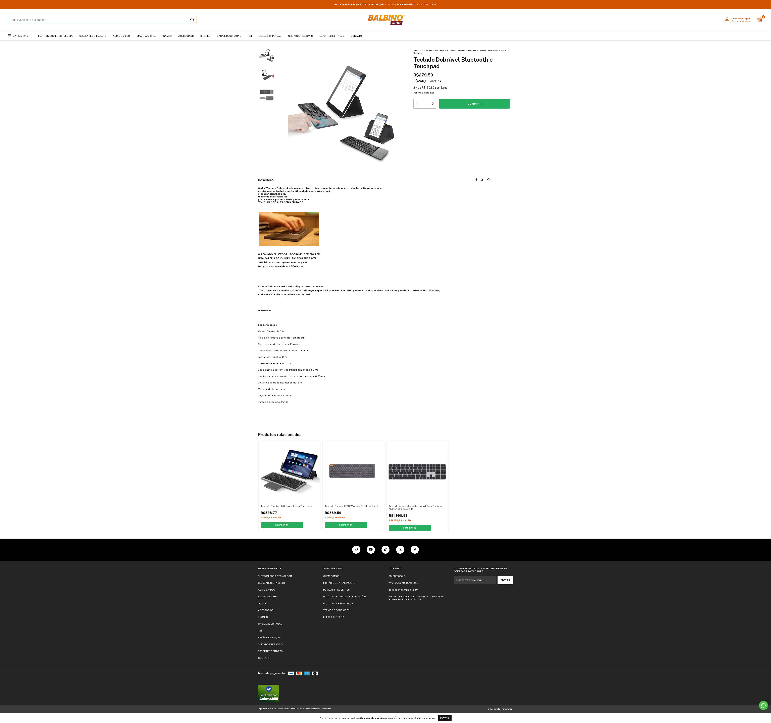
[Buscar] (192, 19)
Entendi (445, 718)
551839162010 (397, 576)
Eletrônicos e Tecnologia (433, 50)
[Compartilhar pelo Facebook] (476, 179)
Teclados (472, 50)
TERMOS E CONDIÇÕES (336, 610)
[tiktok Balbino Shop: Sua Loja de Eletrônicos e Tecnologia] (385, 550)
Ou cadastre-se (741, 21)
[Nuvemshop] (500, 709)
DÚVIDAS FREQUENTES (336, 589)
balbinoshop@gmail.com (403, 589)
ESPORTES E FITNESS (331, 36)
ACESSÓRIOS (186, 36)
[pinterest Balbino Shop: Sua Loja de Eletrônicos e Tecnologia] (415, 550)
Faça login (743, 18)
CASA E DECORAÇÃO (229, 36)
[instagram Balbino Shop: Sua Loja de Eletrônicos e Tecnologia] (356, 550)
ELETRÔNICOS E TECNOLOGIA (55, 36)
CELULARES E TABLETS (92, 36)
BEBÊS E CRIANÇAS (270, 36)
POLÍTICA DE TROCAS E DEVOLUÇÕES (344, 596)
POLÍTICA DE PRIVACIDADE (338, 603)
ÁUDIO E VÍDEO (121, 36)
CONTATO (356, 36)
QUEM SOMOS (331, 576)
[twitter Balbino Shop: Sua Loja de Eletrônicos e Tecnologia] (400, 550)
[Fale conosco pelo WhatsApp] (763, 705)
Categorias (20, 35)
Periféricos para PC (456, 50)
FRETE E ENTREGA (333, 617)
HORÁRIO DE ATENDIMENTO (339, 583)
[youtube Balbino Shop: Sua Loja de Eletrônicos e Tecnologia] (371, 550)
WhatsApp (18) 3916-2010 (403, 583)
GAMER (167, 36)
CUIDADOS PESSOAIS (300, 36)
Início (415, 50)
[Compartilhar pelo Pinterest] (488, 179)
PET (250, 36)
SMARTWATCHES (146, 36)
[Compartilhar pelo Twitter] (482, 179)
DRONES (205, 36)
